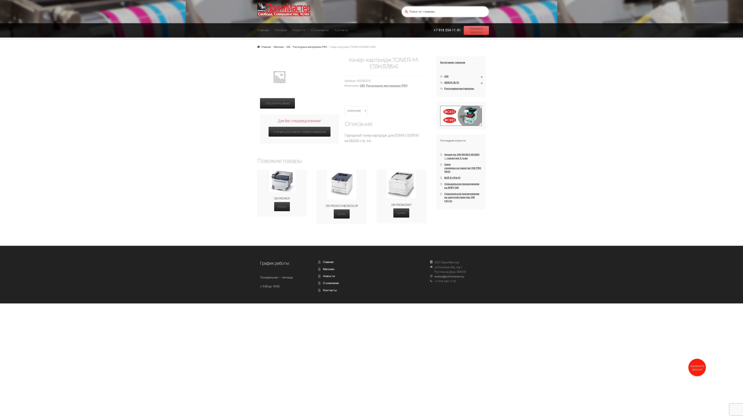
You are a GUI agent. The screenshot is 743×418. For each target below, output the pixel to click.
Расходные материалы (459, 88)
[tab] (356, 111)
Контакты (341, 30)
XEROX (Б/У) (451, 82)
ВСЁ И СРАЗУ (452, 177)
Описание (354, 110)
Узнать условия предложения (299, 132)
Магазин (281, 30)
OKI (288, 46)
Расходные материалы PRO (310, 46)
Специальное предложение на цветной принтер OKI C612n (461, 197)
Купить (282, 206)
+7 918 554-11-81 (447, 30)
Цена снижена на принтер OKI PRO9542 (462, 168)
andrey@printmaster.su (449, 276)
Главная (263, 30)
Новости (299, 30)
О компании (320, 30)
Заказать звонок (476, 30)
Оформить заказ (277, 103)
